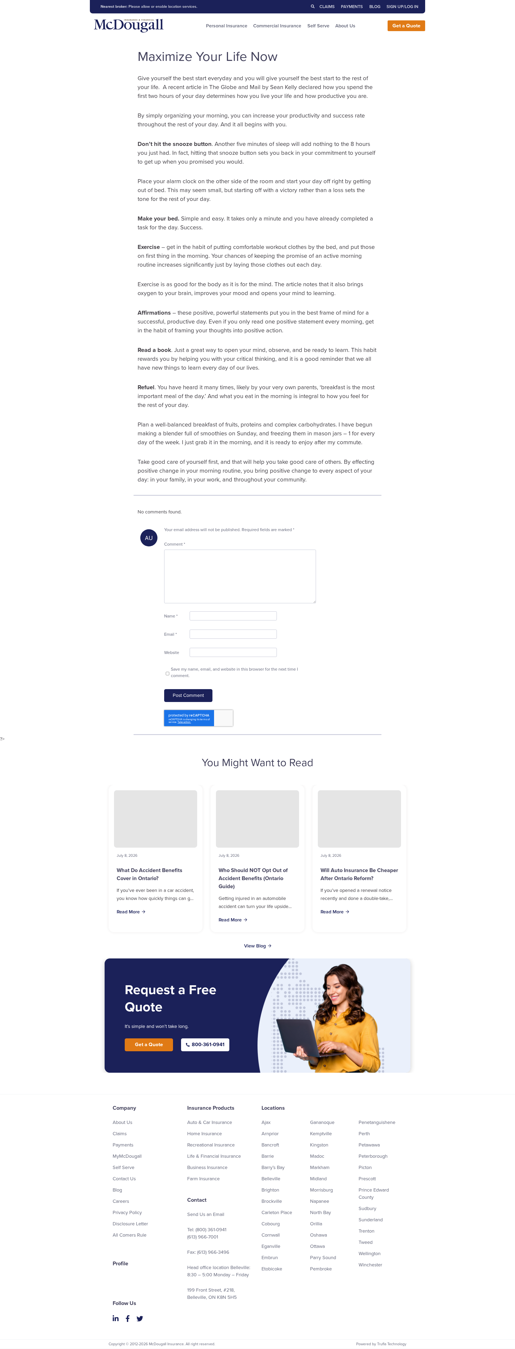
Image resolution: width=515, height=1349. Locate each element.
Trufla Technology (391, 1344)
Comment (174, 544)
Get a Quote (149, 1044)
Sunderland (371, 1220)
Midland (318, 1179)
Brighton (270, 1190)
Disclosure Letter (130, 1224)
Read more (128, 912)
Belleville (271, 1179)
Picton (365, 1167)
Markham (320, 1167)
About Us (345, 26)
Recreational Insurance (211, 1145)
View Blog (255, 946)
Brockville (272, 1201)
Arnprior (270, 1134)
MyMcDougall (127, 1156)
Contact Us (124, 1179)
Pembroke (321, 1269)
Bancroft (270, 1145)
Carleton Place (277, 1212)
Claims (327, 6)
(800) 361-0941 (211, 1230)
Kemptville (321, 1134)
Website (171, 652)
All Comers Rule (129, 1235)
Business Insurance (207, 1167)
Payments (352, 6)
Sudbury (367, 1208)
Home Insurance (204, 1134)
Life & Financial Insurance (214, 1156)
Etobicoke (272, 1269)
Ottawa (317, 1246)
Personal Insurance (226, 26)
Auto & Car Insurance (209, 1122)
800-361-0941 (208, 1044)
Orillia (316, 1224)
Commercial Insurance (277, 26)
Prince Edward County (374, 1193)
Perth (364, 1134)
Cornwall (271, 1235)
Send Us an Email (205, 1214)
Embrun (270, 1257)
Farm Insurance (203, 1179)
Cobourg (271, 1224)
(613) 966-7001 (202, 1237)
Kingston (319, 1145)
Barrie (268, 1156)
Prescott (367, 1179)
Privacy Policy (127, 1212)
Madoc (317, 1156)
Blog (374, 6)
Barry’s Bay (273, 1167)
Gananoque (322, 1122)
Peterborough (373, 1156)
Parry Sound (323, 1257)
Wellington (370, 1253)
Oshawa (318, 1235)
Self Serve (318, 26)
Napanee (319, 1201)
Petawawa (369, 1145)
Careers (121, 1201)
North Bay (320, 1212)
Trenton (366, 1231)
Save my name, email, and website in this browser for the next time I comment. (234, 672)
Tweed (366, 1242)
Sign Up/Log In (402, 6)
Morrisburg (321, 1190)
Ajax (266, 1122)
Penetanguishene (377, 1122)
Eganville (271, 1246)
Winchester (370, 1265)
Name (171, 616)
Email (170, 634)
